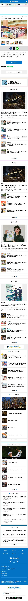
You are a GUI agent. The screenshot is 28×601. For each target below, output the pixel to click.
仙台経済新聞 (14, 2)
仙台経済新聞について (6, 566)
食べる (7, 4)
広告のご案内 (4, 573)
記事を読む (14, 62)
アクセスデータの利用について (7, 569)
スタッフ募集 (4, 575)
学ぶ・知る (25, 4)
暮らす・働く (20, 4)
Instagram (17, 561)
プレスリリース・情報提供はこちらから (9, 568)
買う (15, 4)
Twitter (14, 561)
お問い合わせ (4, 571)
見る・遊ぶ (11, 4)
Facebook (10, 561)
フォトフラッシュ (4, 16)
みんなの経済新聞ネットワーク (14, 588)
